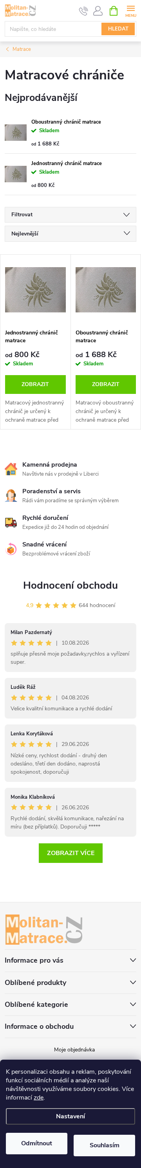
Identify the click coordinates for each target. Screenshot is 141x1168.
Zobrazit (35, 384)
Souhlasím (104, 1145)
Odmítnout (36, 1143)
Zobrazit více (70, 853)
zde (38, 1097)
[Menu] (130, 10)
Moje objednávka (74, 1049)
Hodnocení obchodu (70, 585)
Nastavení (70, 1116)
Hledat (118, 28)
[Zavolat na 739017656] (84, 11)
